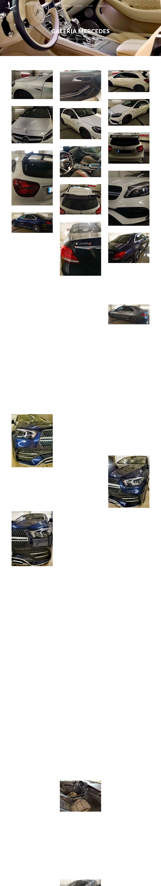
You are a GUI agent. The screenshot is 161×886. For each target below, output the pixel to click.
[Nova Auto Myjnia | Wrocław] (11, 7)
